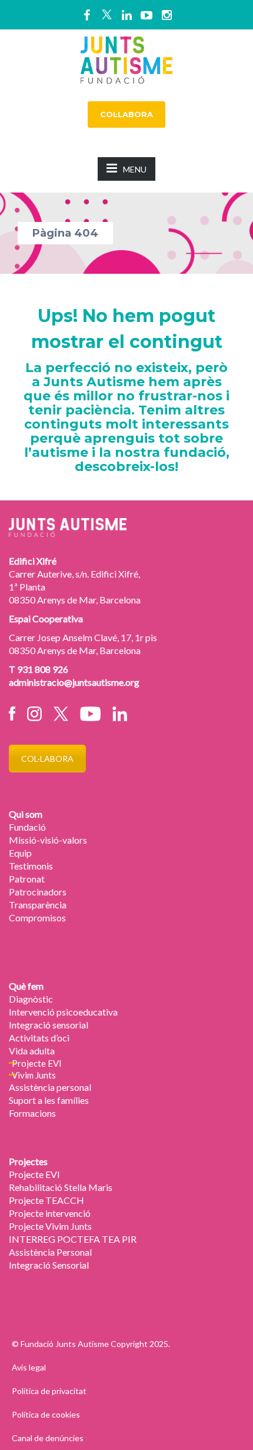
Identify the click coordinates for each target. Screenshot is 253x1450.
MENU (135, 169)
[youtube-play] (146, 14)
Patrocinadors (37, 891)
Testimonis (31, 865)
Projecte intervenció (50, 1213)
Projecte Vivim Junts (50, 1226)
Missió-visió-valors (48, 839)
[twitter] (106, 14)
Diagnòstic (31, 998)
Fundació (27, 826)
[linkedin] (126, 14)
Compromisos (37, 917)
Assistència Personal (50, 1251)
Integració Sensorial (49, 1264)
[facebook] (86, 14)
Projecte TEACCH (46, 1200)
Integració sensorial (48, 1024)
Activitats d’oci (39, 1037)
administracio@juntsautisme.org (74, 682)
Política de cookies (46, 1414)
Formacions (32, 1113)
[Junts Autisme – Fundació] (126, 58)
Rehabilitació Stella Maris (60, 1187)
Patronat (27, 878)
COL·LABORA (126, 114)
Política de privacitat (49, 1391)
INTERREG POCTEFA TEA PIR (73, 1239)
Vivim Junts (34, 1075)
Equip (20, 852)
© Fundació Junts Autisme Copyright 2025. (91, 1344)
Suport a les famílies (49, 1100)
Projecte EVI (37, 1063)
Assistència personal (50, 1087)
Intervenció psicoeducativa (63, 1011)
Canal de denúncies (48, 1438)
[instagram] (166, 14)
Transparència (37, 904)
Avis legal (29, 1367)
